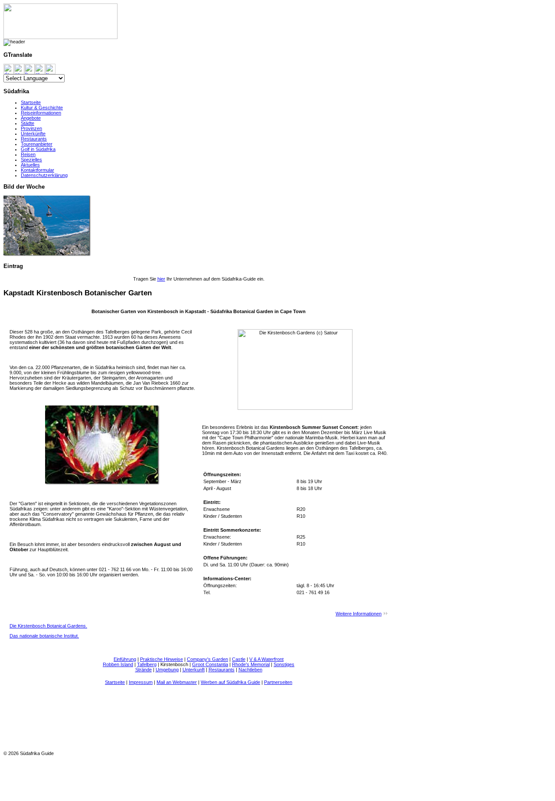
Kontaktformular (37, 170)
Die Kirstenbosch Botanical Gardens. (48, 625)
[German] (8, 68)
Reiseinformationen (41, 112)
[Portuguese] (40, 68)
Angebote (31, 118)
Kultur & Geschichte (42, 107)
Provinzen (31, 128)
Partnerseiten (278, 682)
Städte (27, 123)
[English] (19, 68)
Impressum (141, 682)
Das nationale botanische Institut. (44, 635)
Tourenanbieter (36, 144)
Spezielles (31, 159)
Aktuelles (30, 164)
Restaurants (34, 138)
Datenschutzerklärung (44, 175)
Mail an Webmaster (177, 682)
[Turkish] (50, 68)
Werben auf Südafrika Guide (230, 682)
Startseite (31, 102)
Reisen (28, 154)
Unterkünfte (33, 133)
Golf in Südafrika (38, 149)
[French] (29, 68)
